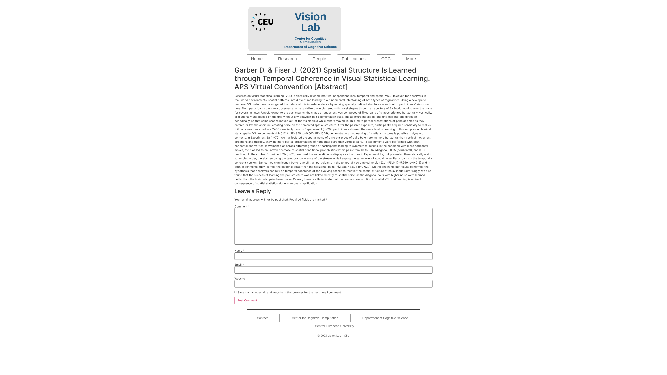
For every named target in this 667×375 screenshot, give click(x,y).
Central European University (334, 326)
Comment (242, 206)
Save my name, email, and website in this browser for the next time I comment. (290, 292)
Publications (354, 58)
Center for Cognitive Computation (315, 318)
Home (257, 58)
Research (287, 58)
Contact (262, 318)
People (319, 58)
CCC (386, 58)
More (411, 58)
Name (239, 250)
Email (239, 264)
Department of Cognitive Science (385, 318)
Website (239, 278)
